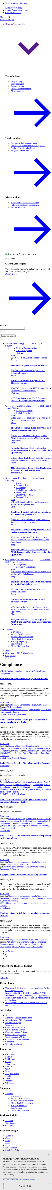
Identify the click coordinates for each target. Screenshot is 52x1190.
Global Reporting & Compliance (29, 490)
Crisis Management (24, 350)
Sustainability (37, 947)
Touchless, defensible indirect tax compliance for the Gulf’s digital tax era (31, 513)
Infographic (10, 1064)
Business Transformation (26, 348)
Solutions (9, 629)
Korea (8, 1145)
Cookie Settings (26, 1186)
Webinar (8, 1081)
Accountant (10, 1015)
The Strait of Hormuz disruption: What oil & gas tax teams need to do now (31, 429)
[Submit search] (4, 331)
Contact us (9, 1125)
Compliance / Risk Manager (17, 1039)
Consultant (9, 1042)
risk (28, 864)
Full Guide (9, 1057)
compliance (17, 707)
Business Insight (7, 19)
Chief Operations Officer (15, 1037)
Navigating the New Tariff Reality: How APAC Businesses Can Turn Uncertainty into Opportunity (31, 450)
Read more (4, 702)
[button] (28, 47)
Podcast (8, 1066)
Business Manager (13, 1022)
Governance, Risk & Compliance (33, 705)
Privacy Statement (27, 1180)
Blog (13, 443)
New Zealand (11, 1148)
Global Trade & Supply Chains (13, 714)
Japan (7, 1143)
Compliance (21, 564)
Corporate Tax (22, 485)
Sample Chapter (12, 1073)
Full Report (10, 1059)
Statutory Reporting (24, 495)
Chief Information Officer (16, 1032)
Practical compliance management (25, 202)
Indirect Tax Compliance (21, 634)
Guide (8, 1061)
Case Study (10, 1054)
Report (13, 375)
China (7, 1138)
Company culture (28, 942)
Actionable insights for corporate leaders (29, 365)
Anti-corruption (13, 942)
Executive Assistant (13, 1044)
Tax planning (16, 81)
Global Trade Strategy (25, 413)
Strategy (19, 353)
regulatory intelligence (21, 947)
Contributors (10, 1123)
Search (3, 325)
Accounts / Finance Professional (18, 1018)
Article (13, 422)
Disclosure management (21, 88)
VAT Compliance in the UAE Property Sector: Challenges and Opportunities (28, 399)
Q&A (7, 1069)
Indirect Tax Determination (22, 636)
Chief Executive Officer (15, 1027)
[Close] (49, 1154)
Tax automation (17, 86)
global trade (31, 751)
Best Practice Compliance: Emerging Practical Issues (24, 678)
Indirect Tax (21, 492)
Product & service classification (24, 148)
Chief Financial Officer (15, 1030)
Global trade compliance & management (28, 145)
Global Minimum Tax (20, 646)
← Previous (10, 951)
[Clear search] (1, 331)
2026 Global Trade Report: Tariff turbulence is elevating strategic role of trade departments (31, 470)
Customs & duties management (24, 143)
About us (9, 1120)
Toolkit (14, 360)
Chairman (9, 1025)
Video (7, 1078)
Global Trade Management (22, 639)
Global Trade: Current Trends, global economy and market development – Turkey (23, 721)
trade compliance (44, 751)
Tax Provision (16, 644)
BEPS (18, 483)
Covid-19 (21, 864)
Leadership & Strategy (9, 869)
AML (9, 707)
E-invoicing (21, 487)
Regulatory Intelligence (26, 567)
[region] (26, 1170)
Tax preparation (17, 84)
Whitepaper (15, 393)
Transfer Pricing (22, 497)
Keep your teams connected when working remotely (23, 874)
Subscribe (4, 978)
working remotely (10, 901)
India (7, 1140)
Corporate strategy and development (15, 944)
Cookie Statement (10, 1180)
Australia (9, 1136)
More (13, 355)
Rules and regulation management (25, 205)
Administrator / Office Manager (18, 1020)
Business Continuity (24, 410)
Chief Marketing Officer (15, 1034)
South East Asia (12, 1150)
